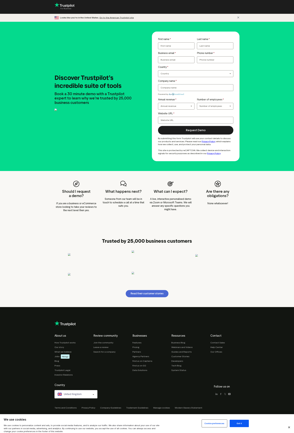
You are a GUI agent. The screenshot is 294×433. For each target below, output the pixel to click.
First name (163, 39)
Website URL (165, 113)
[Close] (238, 17)
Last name (202, 39)
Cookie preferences (214, 423)
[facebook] (220, 394)
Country (162, 67)
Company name (166, 81)
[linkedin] (216, 394)
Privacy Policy (208, 141)
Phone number (205, 53)
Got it (239, 423)
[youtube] (229, 394)
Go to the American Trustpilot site (116, 17)
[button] (195, 130)
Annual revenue (166, 99)
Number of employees (209, 99)
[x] (225, 394)
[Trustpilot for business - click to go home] (64, 6)
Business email (166, 53)
